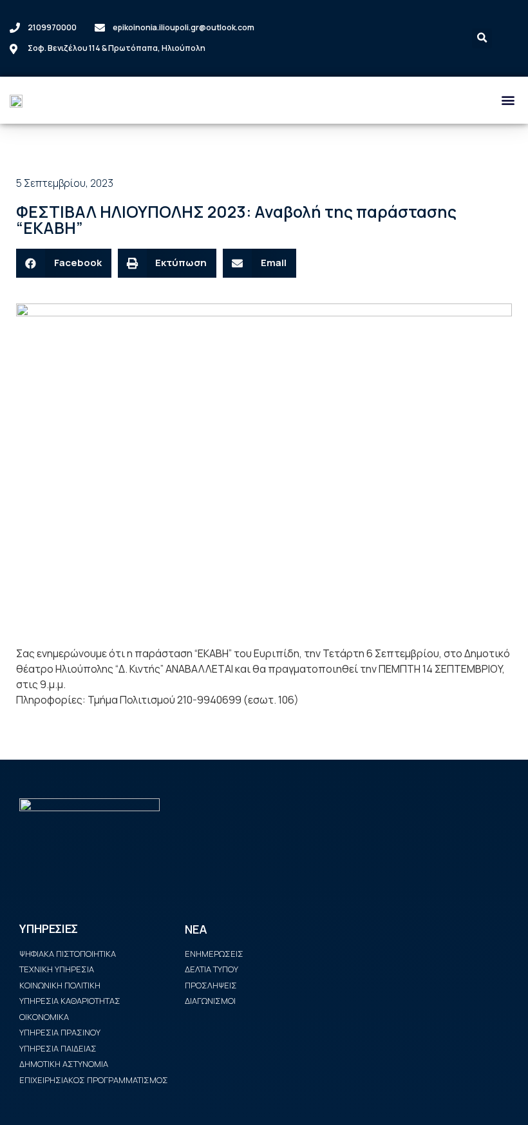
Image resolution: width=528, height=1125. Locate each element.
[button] (507, 100)
